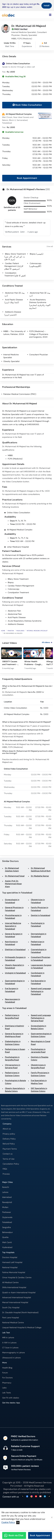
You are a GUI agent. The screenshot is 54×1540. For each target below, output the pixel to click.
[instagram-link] (31, 1496)
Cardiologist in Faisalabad (37, 974)
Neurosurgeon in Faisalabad (12, 1000)
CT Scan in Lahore (10, 1347)
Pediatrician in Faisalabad (37, 943)
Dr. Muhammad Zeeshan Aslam (12, 869)
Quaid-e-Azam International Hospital (18, 1292)
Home (3, 631)
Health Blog (7, 1368)
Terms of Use (8, 1159)
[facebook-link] (27, 1496)
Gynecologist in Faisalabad (12, 901)
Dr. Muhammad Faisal (15, 876)
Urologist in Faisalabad (15, 973)
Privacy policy (9, 1134)
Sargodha (6, 1227)
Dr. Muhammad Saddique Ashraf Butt (41, 869)
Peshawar (6, 1212)
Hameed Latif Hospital (12, 1262)
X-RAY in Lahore (9, 1343)
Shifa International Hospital (14, 1287)
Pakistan (11, 631)
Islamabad (7, 1197)
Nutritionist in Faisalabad (11, 943)
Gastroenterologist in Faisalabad (15, 982)
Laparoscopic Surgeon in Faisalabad (41, 966)
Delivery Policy (9, 1139)
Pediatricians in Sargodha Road (12, 1016)
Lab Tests (6, 1393)
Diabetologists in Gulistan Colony (12, 1042)
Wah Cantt (7, 1242)
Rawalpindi (7, 1202)
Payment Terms (10, 1149)
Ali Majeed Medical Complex (19, 114)
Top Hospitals (8, 1252)
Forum (5, 1373)
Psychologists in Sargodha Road (12, 1058)
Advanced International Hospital (16, 1297)
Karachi (5, 1187)
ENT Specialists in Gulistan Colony (39, 1089)
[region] (27, 659)
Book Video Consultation (28, 104)
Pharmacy (6, 1383)
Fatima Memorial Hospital (13, 1272)
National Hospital (9, 1267)
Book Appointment (27, 178)
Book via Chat (16, 1535)
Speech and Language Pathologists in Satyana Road (41, 1018)
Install (46, 5)
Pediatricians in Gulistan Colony (12, 1074)
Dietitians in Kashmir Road (14, 1027)
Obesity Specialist (11, 361)
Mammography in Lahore (13, 1352)
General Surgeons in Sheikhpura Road (14, 1035)
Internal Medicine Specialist (37, 631)
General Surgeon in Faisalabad (13, 935)
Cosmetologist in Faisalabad (38, 950)
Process (6, 1174)
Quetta (5, 1237)
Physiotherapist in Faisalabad (13, 916)
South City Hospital (10, 1307)
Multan (5, 1207)
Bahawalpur (7, 1232)
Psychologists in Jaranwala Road (38, 1050)
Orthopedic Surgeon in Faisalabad (15, 958)
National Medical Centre (13, 1322)
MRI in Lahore (8, 1337)
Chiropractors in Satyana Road (12, 1066)
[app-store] (14, 1411)
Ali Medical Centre (10, 1282)
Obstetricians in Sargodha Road (38, 1066)
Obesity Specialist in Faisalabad (14, 966)
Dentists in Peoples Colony (39, 1058)
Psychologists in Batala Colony (15, 1081)
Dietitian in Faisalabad (15, 949)
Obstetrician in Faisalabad (38, 901)
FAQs (5, 1169)
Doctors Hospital (9, 1257)
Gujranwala (7, 1217)
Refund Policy (9, 1144)
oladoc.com (45, 1489)
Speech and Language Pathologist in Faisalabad (41, 991)
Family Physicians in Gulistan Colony (40, 1074)
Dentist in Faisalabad (40, 915)
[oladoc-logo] (8, 15)
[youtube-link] (36, 1496)
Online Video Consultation (18, 63)
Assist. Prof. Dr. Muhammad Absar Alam (13, 884)
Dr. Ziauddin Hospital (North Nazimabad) (20, 1312)
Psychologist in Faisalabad (37, 924)
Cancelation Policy (11, 1164)
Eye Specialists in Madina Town (39, 1081)
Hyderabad (7, 1247)
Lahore (5, 1192)
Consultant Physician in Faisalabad (40, 958)
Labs (4, 1388)
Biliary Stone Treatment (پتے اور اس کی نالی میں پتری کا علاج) (15, 257)
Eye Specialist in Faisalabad (38, 982)
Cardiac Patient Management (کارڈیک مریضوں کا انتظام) (13, 266)
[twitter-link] (22, 1496)
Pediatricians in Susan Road (15, 1050)
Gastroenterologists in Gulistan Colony (41, 1035)
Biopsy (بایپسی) (36, 254)
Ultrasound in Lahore (11, 1358)
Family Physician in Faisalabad (39, 908)
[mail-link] (40, 1496)
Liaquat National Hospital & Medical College (21, 1327)
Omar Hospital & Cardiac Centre (16, 1277)
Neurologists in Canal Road (40, 1042)
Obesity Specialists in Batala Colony (15, 1089)
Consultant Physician (38, 354)
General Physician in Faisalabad (14, 908)
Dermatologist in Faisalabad (38, 935)
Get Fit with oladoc (10, 1398)
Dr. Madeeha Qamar (40, 876)
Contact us (7, 1154)
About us (7, 1129)
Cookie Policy (8, 1522)
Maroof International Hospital (15, 1302)
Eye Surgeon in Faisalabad (11, 989)
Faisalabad (20, 631)
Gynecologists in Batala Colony (38, 1027)
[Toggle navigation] (50, 15)
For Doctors (7, 1377)
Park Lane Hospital (10, 1317)
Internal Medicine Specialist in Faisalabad (13, 926)
